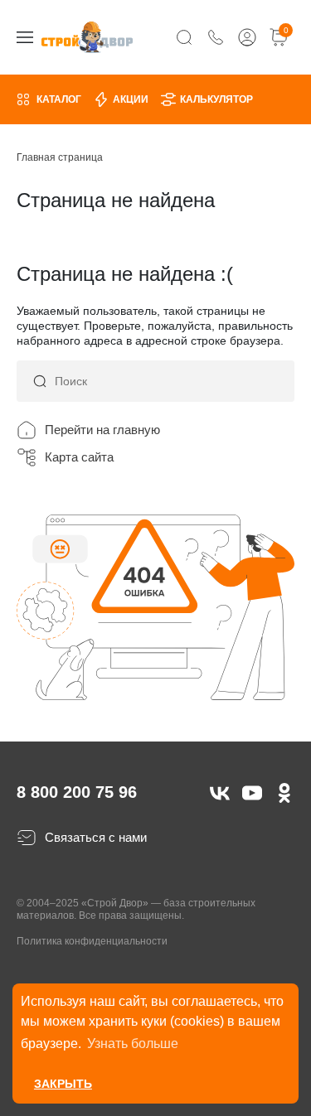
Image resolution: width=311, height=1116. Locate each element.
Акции (130, 99)
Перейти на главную (102, 430)
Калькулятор (216, 99)
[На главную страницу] (87, 37)
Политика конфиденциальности (92, 941)
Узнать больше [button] (132, 1043)
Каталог (58, 99)
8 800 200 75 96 (77, 792)
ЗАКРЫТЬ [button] (63, 1083)
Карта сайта (79, 457)
